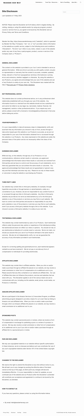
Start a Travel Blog (64, 2)
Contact (24, 412)
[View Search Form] (80, 2)
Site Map (19, 412)
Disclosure (13, 412)
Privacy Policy (6, 412)
